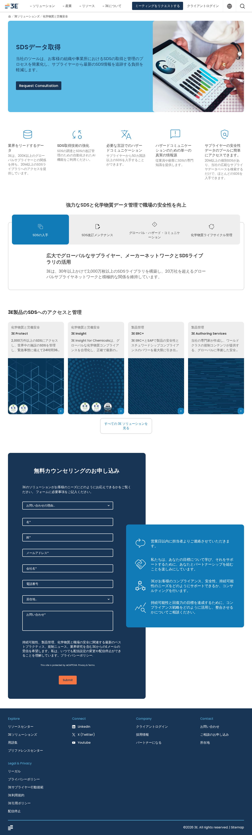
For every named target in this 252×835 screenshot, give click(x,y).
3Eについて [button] (113, 6)
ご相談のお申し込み (214, 734)
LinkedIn (84, 726)
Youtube (84, 742)
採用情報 (142, 734)
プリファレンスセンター (25, 750)
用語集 (13, 742)
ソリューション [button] (44, 6)
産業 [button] (68, 6)
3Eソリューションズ (27, 16)
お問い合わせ (209, 726)
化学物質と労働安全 (55, 16)
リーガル (14, 771)
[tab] (40, 229)
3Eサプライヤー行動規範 (25, 787)
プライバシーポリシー (76, 655)
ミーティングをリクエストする (157, 6)
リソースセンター (20, 726)
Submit (68, 680)
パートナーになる (149, 742)
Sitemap (237, 827)
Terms (91, 665)
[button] (242, 6)
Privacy (82, 665)
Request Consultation (38, 85)
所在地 (205, 742)
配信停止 (14, 811)
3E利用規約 (16, 795)
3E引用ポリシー (19, 803)
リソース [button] (88, 6)
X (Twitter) (86, 734)
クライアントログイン (203, 6)
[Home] (9, 16)
